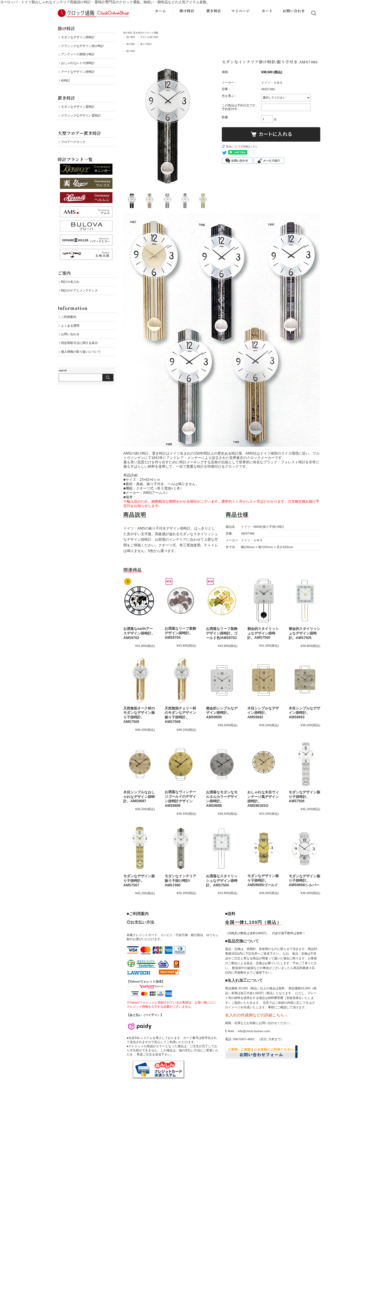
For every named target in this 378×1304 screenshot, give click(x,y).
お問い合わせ (294, 10)
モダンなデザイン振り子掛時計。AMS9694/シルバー (304, 880)
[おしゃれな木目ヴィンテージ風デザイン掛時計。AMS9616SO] (263, 764)
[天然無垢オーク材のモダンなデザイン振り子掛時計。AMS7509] (139, 680)
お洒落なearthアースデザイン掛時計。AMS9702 (139, 633)
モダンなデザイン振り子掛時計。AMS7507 (139, 880)
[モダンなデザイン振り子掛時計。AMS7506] (304, 764)
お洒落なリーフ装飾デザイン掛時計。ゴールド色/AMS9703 (222, 633)
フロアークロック (73, 142)
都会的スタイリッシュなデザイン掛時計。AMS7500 (263, 633)
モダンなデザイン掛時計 (78, 37)
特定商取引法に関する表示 (79, 343)
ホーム (160, 10)
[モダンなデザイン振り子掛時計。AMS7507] (139, 848)
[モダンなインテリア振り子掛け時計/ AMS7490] (180, 848)
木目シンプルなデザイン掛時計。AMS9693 (304, 712)
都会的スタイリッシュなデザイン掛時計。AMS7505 (304, 633)
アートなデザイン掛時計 (78, 71)
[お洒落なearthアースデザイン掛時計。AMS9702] (139, 600)
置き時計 (213, 10)
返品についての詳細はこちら (241, 146)
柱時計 (65, 80)
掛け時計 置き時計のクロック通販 (141, 32)
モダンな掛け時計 (149, 37)
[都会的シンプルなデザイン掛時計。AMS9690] (222, 680)
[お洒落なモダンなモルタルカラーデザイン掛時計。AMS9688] (222, 764)
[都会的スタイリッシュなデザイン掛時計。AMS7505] (304, 600)
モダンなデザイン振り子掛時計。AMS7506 (304, 796)
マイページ (240, 10)
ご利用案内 (68, 317)
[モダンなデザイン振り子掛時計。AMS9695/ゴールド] (263, 848)
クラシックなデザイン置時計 (81, 115)
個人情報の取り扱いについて (81, 351)
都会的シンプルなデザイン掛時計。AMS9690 (222, 712)
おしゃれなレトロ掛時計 (78, 63)
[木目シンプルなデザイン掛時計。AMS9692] (263, 680)
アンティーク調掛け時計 (78, 54)
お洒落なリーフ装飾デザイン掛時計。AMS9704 (180, 633)
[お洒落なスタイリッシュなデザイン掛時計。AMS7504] (222, 848)
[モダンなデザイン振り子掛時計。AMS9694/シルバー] (304, 848)
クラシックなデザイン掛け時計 (82, 46)
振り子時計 (146, 44)
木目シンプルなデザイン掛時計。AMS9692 (263, 712)
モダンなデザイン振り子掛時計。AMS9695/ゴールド (263, 880)
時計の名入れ (70, 281)
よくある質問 (70, 325)
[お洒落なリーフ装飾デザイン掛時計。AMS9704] (180, 600)
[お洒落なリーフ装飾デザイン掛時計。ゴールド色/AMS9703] (222, 600)
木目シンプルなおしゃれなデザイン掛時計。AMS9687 (139, 796)
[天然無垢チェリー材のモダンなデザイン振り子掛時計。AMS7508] (180, 680)
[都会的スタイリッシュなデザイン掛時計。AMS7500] (263, 600)
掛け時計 (187, 10)
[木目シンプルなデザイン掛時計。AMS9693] (304, 680)
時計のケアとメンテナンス (79, 290)
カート (267, 10)
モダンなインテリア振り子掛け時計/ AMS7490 (180, 880)
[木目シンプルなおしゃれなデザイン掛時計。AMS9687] (139, 764)
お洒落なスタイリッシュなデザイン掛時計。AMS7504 (222, 880)
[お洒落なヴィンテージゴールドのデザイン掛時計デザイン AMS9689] (180, 764)
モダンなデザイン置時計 (78, 106)
